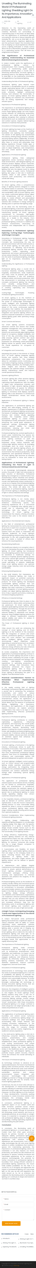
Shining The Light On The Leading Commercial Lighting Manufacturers (10, 1243)
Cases (27, 1234)
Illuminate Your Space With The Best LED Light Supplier (27, 1243)
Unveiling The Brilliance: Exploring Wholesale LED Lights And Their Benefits (27, 1247)
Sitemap (16, 1265)
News (32, 1234)
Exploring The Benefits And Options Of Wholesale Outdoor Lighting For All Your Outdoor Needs (10, 1247)
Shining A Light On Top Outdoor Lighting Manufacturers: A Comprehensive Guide (27, 1239)
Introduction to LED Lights (7, 1238)
